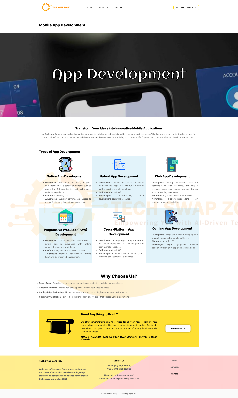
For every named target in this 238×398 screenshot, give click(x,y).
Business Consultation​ (186, 7)
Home (89, 7)
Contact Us (103, 7)
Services (118, 7)
